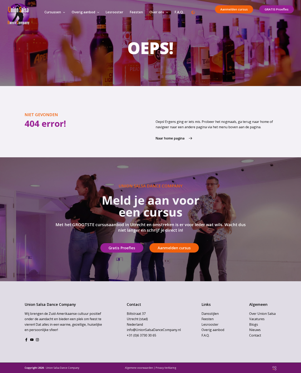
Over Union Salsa (262, 313)
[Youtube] (32, 339)
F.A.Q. (205, 335)
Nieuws (255, 330)
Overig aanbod (212, 330)
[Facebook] (26, 339)
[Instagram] (37, 339)
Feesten (207, 319)
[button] (63, 12)
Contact (255, 335)
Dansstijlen (210, 313)
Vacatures (257, 319)
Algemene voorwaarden (139, 368)
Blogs (253, 324)
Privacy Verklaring (166, 368)
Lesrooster (209, 324)
